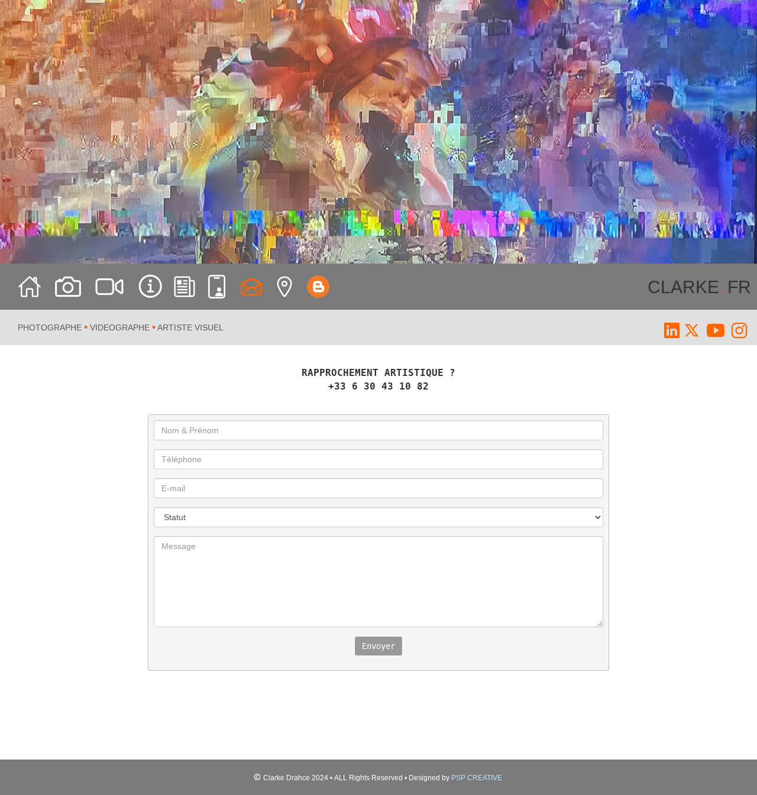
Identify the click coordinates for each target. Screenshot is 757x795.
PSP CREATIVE (476, 778)
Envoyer (378, 646)
